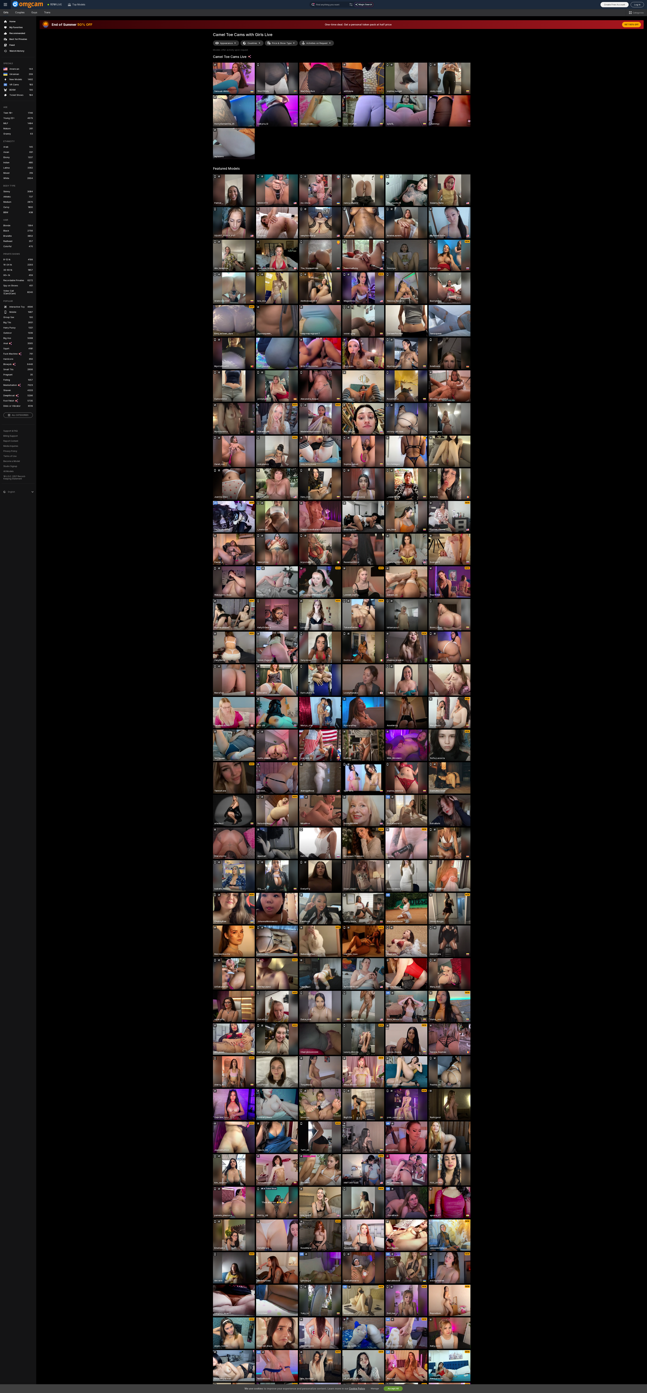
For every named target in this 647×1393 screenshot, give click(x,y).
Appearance (226, 43)
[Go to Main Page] (27, 4)
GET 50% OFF (631, 24)
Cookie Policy (357, 1388)
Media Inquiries (10, 446)
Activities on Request (317, 43)
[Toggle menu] (5, 4)
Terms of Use (10, 456)
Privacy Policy (10, 451)
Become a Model (11, 461)
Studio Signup (10, 466)
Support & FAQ (10, 431)
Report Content (10, 441)
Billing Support (10, 436)
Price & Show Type (281, 43)
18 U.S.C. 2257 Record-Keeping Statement (14, 477)
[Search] (351, 4)
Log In (637, 4)
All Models (8, 471)
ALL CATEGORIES (20, 415)
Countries (252, 43)
